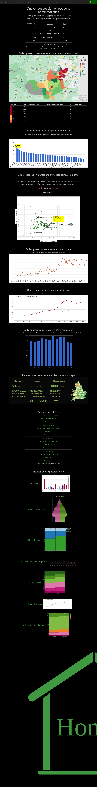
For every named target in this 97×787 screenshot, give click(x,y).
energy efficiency (30, 2)
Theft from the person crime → (48, 454)
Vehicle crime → (48, 458)
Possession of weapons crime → (48, 441)
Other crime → (48, 435)
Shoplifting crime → (48, 451)
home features (39, 2)
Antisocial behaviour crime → (48, 419)
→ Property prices (34, 603)
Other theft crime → (48, 438)
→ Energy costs (34, 582)
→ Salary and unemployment (34, 561)
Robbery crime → (48, 448)
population (48, 2)
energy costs (21, 2)
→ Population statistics (36, 509)
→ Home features (34, 540)
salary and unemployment (68, 2)
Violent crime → (48, 461)
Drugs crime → (48, 432)
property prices (56, 2)
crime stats (12, 2)
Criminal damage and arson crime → (48, 428)
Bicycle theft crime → (48, 422)
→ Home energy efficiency (34, 625)
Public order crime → (48, 445)
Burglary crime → (48, 425)
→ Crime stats (34, 482)
